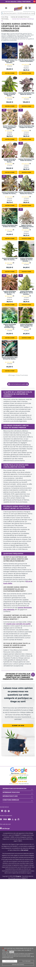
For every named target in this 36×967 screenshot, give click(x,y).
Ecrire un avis (18, 725)
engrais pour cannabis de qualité (18, 624)
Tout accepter (9, 961)
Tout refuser (26, 961)
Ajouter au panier (9, 73)
